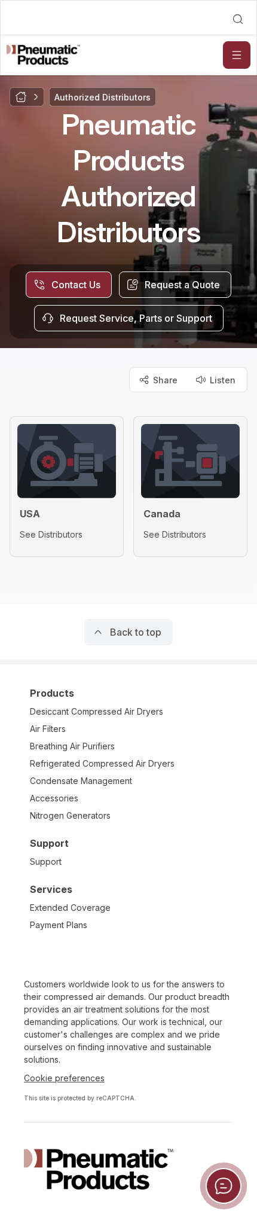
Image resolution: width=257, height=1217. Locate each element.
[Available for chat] (223, 1186)
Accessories (54, 798)
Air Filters (48, 729)
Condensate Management (81, 781)
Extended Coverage (70, 907)
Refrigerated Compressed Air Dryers (102, 763)
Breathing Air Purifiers (72, 746)
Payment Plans (58, 925)
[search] (238, 19)
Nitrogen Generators (70, 815)
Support (46, 861)
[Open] (236, 55)
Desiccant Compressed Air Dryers (96, 711)
